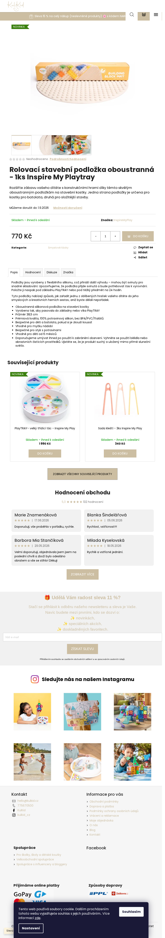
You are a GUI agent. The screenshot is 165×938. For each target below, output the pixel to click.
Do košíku (140, 236)
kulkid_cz (24, 815)
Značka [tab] (68, 272)
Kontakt (95, 835)
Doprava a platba (102, 806)
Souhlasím (131, 911)
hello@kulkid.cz (28, 801)
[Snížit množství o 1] (96, 236)
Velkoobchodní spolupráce (35, 859)
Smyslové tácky (58, 248)
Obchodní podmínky (104, 802)
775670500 (25, 806)
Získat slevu (82, 649)
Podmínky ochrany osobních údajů (114, 811)
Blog (92, 830)
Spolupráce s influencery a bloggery (41, 864)
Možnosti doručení (67, 208)
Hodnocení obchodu (82, 492)
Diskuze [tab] (52, 272)
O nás (94, 825)
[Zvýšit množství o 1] (115, 236)
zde (37, 918)
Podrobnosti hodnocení (68, 159)
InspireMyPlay (123, 220)
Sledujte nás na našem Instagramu (88, 679)
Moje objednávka (101, 820)
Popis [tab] (14, 272)
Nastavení (31, 928)
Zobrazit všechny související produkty (82, 474)
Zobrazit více (82, 574)
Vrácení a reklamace (104, 816)
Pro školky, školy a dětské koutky (38, 855)
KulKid (22, 810)
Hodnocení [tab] (33, 272)
